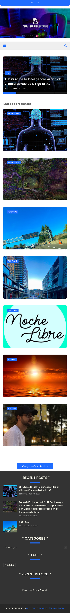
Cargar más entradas (35, 466)
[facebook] (32, 3)
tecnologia (35, 547)
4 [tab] (48, 93)
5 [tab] (61, 93)
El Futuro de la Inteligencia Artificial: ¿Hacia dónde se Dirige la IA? (33, 81)
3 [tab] (35, 93)
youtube (9, 564)
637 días (24, 522)
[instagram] (38, 3)
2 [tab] (22, 93)
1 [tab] (9, 93)
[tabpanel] (35, 75)
